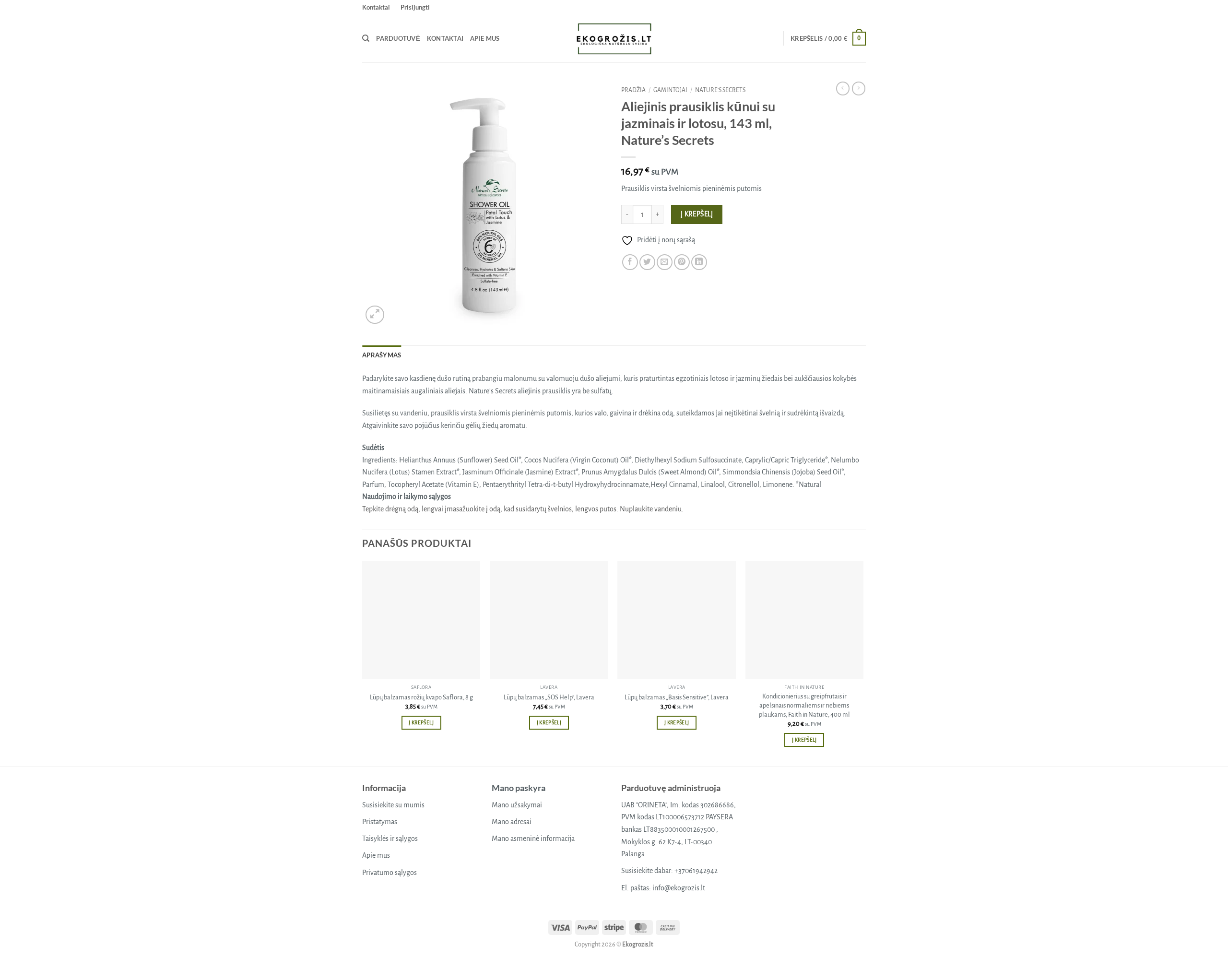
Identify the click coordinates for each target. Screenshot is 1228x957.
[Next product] (843, 88)
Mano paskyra (518, 787)
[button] (415, 7)
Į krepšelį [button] (421, 722)
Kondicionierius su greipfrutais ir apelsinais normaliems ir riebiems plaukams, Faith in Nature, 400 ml (804, 705)
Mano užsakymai (517, 805)
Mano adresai (511, 822)
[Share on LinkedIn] (699, 262)
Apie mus (484, 38)
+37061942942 (696, 870)
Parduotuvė (398, 38)
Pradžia (633, 90)
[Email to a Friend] (665, 262)
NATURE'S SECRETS (720, 90)
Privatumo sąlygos (389, 872)
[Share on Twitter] (647, 262)
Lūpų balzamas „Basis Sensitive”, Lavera (677, 697)
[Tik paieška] (365, 38)
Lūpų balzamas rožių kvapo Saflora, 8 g (421, 697)
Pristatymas (379, 822)
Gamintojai (670, 90)
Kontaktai (376, 7)
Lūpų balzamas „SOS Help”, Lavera (549, 697)
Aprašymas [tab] (381, 355)
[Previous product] (858, 88)
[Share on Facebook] (630, 262)
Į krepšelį (697, 214)
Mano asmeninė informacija (533, 838)
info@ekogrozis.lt (678, 888)
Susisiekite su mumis (393, 805)
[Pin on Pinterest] (682, 262)
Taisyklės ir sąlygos (390, 838)
